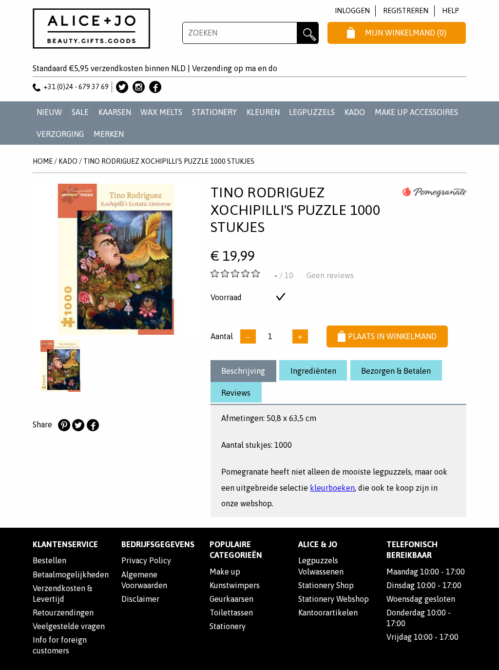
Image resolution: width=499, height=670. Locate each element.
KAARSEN (114, 112)
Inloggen (352, 10)
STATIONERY (214, 112)
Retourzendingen (63, 612)
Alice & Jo (317, 544)
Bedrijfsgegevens (157, 544)
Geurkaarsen (231, 598)
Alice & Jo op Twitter (122, 87)
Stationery (228, 626)
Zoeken (308, 33)
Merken (109, 134)
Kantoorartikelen (328, 612)
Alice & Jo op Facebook (155, 87)
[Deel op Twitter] (78, 425)
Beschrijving (243, 370)
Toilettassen (231, 612)
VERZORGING (60, 134)
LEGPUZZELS (312, 112)
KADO (355, 112)
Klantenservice (65, 544)
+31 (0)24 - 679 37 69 (76, 87)
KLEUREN (263, 112)
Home (43, 161)
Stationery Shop (326, 585)
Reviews (235, 392)
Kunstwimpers (235, 585)
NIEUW (49, 112)
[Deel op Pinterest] (64, 425)
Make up (225, 571)
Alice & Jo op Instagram (139, 87)
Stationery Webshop (333, 598)
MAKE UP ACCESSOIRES (416, 112)
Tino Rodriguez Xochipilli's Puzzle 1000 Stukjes (168, 161)
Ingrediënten (313, 370)
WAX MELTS (161, 112)
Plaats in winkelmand (392, 336)
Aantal (222, 336)
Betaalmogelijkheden (71, 574)
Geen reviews (330, 275)
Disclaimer (140, 598)
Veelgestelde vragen (69, 626)
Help (450, 10)
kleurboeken (332, 487)
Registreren (405, 10)
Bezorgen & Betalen (396, 370)
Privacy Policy (146, 560)
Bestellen (49, 560)
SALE (80, 112)
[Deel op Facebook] (92, 425)
